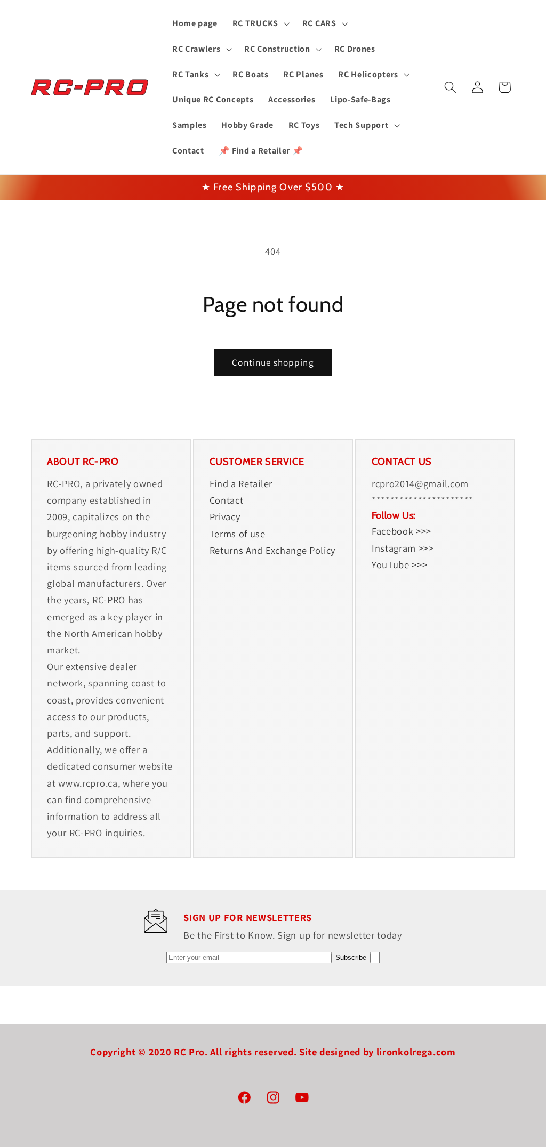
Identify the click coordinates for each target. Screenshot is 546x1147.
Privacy (225, 516)
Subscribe (350, 958)
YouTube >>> (400, 564)
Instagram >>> (403, 548)
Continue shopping (273, 362)
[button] (260, 23)
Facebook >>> (401, 530)
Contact (227, 500)
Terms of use (238, 533)
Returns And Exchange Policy (273, 550)
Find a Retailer (241, 483)
